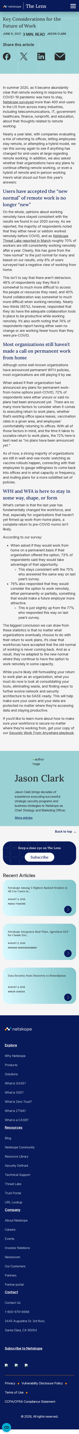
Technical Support (17, 1175)
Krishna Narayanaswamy (22, 948)
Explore (11, 1045)
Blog (8, 1138)
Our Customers (15, 1266)
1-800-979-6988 (17, 1312)
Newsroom (12, 1257)
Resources (13, 1127)
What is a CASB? (17, 1120)
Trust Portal (13, 1193)
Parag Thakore (17, 904)
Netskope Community (20, 1147)
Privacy (10, 1383)
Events (9, 1239)
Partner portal (14, 1284)
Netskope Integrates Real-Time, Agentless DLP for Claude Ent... (38, 933)
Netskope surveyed (18, 102)
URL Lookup (13, 1202)
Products (11, 1065)
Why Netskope (15, 1056)
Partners (10, 1275)
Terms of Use (14, 1392)
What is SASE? (15, 1083)
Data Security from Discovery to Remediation (37, 975)
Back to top (63, 831)
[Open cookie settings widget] (6, 1427)
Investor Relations (17, 1248)
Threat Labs (13, 1184)
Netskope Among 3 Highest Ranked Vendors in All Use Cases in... (37, 889)
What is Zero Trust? (18, 1102)
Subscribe (39, 857)
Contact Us (13, 1303)
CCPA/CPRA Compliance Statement (30, 1401)
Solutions (11, 1074)
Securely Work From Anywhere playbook (41, 733)
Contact (11, 1292)
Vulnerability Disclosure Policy (42, 1383)
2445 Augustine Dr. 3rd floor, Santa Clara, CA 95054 (25, 1325)
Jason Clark (56, 33)
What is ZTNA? (15, 1111)
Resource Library (16, 1156)
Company (12, 1210)
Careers (10, 1229)
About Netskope (16, 1220)
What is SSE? (14, 1092)
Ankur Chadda (16, 991)
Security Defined (16, 1165)
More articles (24, 818)
